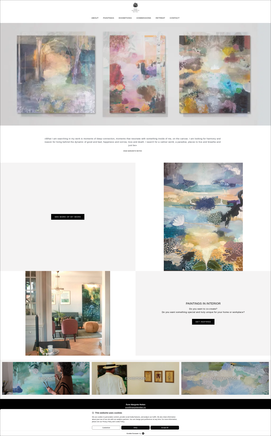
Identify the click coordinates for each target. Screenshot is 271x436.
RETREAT (160, 18)
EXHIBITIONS (125, 18)
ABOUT (94, 18)
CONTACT (175, 18)
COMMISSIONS (143, 18)
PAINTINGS (108, 18)
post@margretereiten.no (135, 407)
